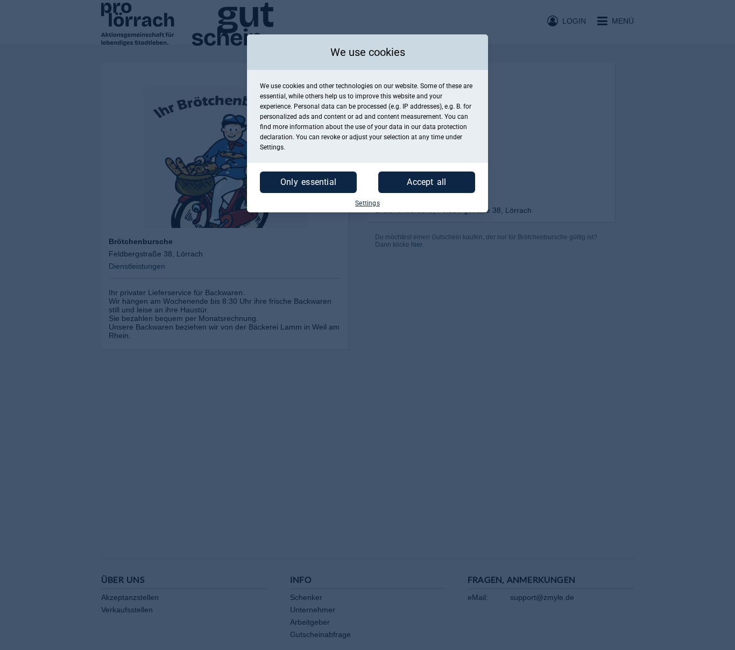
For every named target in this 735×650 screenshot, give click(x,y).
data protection (444, 127)
